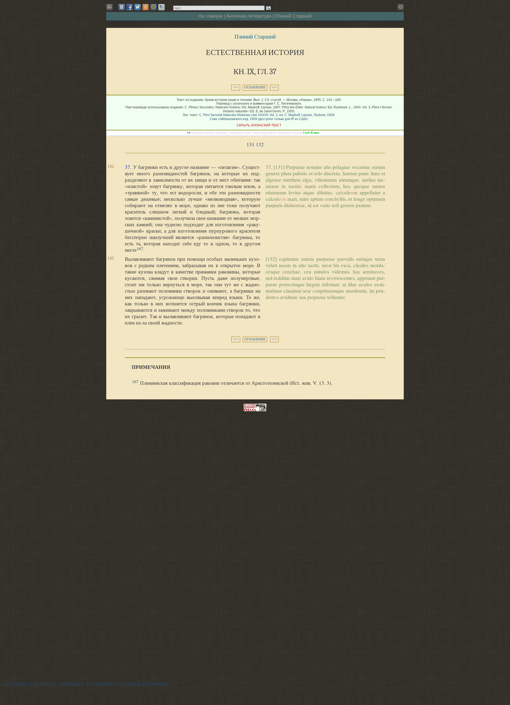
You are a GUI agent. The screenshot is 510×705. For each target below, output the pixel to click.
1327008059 (43, 684)
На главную (210, 16)
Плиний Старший (293, 16)
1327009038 (99, 684)
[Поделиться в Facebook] (129, 7)
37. (128, 167)
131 (250, 144)
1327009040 (155, 684)
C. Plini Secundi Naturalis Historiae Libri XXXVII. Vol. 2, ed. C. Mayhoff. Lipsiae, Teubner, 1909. (267, 115)
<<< (236, 87)
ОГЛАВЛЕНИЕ (255, 87)
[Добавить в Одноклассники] (145, 7)
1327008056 (15, 684)
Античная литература (248, 16)
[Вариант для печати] (110, 8)
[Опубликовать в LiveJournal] (161, 7)
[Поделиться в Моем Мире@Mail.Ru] (153, 7)
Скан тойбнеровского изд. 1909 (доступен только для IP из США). (259, 119)
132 (260, 144)
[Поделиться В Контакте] (121, 7)
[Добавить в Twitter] (137, 7)
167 (140, 248)
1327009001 (71, 684)
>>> (274, 87)
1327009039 (127, 684)
